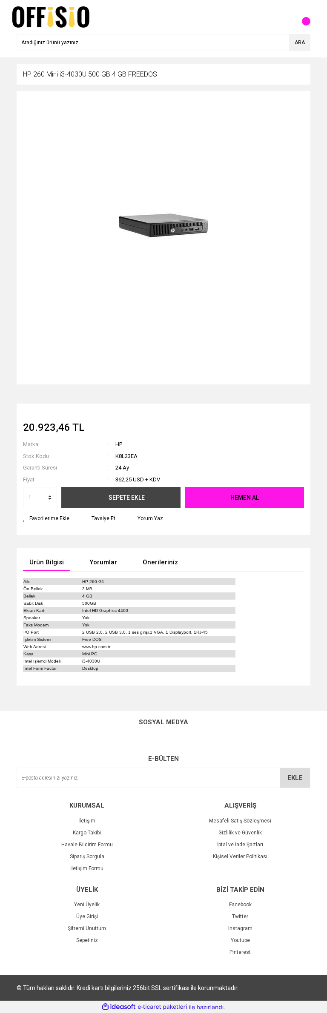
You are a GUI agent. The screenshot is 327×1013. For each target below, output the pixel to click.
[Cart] (301, 17)
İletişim (86, 821)
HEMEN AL (244, 497)
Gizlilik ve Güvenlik (240, 833)
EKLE (295, 778)
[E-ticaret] (162, 1007)
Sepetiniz (87, 940)
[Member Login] (284, 17)
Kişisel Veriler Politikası (240, 856)
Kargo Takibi (87, 833)
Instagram (240, 928)
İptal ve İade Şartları (240, 845)
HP (118, 444)
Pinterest (240, 952)
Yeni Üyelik (87, 905)
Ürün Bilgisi (46, 562)
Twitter (240, 916)
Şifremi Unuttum (87, 928)
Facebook (240, 905)
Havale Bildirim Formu (87, 845)
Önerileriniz (160, 562)
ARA (300, 43)
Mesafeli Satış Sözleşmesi (240, 821)
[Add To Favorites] (46, 518)
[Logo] (50, 17)
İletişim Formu (86, 868)
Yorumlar (103, 562)
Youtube (240, 940)
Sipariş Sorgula (87, 856)
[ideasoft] (119, 1007)
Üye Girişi (87, 916)
